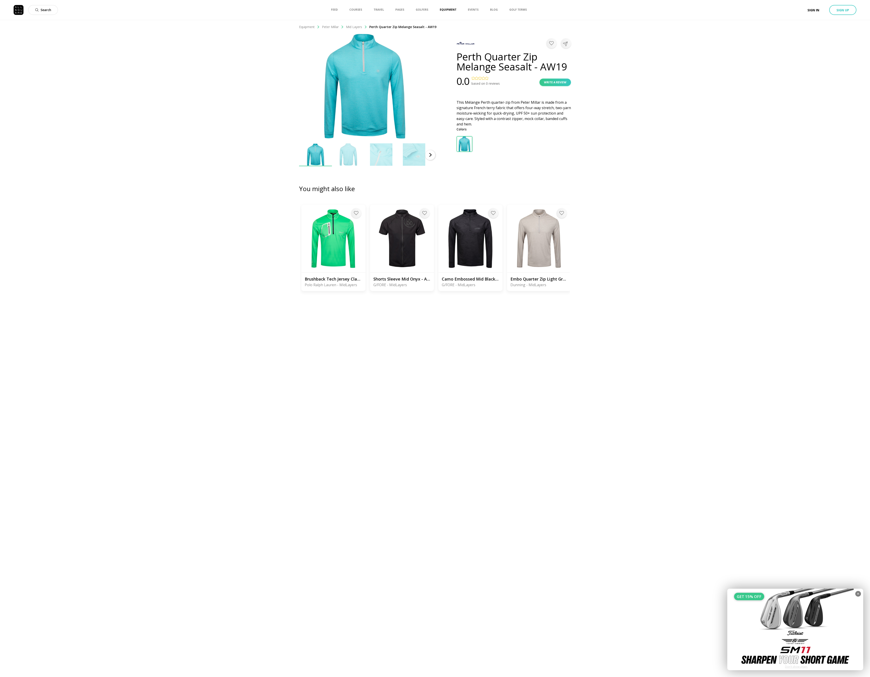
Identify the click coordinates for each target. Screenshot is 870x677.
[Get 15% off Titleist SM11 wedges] (795, 629)
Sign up (842, 10)
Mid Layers (354, 27)
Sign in (813, 10)
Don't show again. (796, 667)
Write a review (555, 82)
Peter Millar (330, 27)
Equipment (307, 27)
